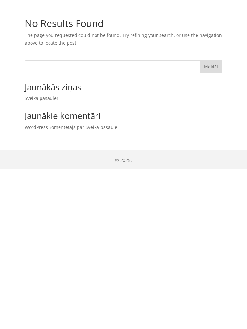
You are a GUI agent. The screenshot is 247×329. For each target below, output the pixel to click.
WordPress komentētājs (50, 127)
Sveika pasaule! (41, 98)
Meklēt (211, 67)
